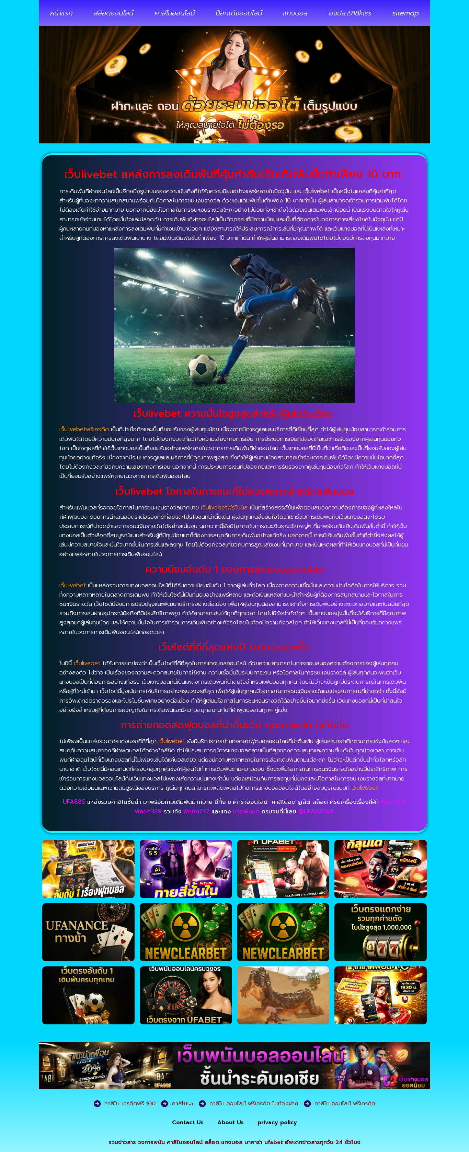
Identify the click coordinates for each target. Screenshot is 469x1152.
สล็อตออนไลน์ (113, 13)
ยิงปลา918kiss (350, 13)
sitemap (405, 13)
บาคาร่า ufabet (263, 1142)
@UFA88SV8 (316, 811)
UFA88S (74, 801)
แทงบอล (295, 13)
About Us (230, 1122)
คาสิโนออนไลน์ (175, 13)
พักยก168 (393, 801)
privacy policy (277, 1122)
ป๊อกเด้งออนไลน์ (239, 13)
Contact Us (188, 1122)
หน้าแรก (61, 13)
